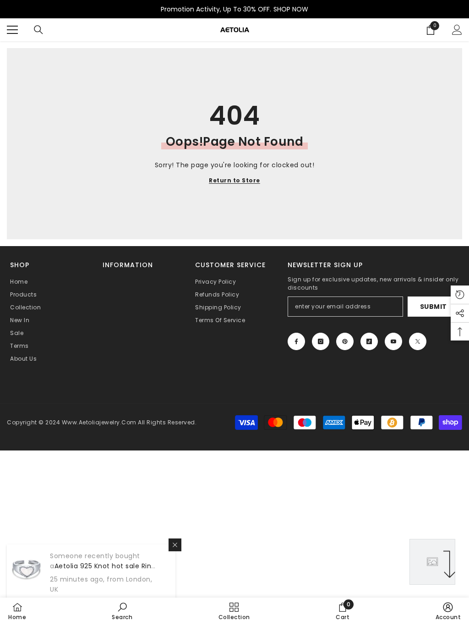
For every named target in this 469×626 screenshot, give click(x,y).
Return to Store (234, 180)
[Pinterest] (345, 341)
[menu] (12, 29)
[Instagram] (320, 341)
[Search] (38, 29)
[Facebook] (296, 341)
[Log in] (457, 30)
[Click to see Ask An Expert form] (432, 562)
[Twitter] (417, 341)
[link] (122, 611)
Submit (433, 306)
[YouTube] (393, 341)
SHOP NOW (290, 9)
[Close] (175, 544)
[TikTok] (369, 341)
